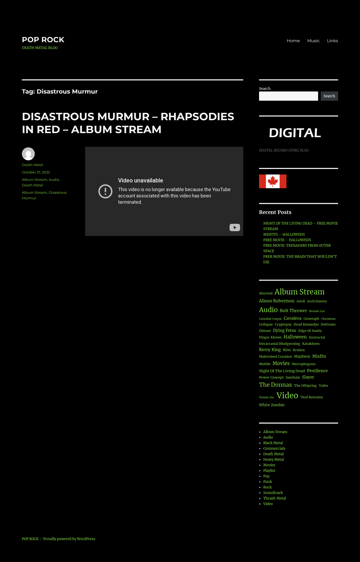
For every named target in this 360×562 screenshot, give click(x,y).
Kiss (287, 349)
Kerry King (270, 349)
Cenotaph (311, 319)
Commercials (274, 448)
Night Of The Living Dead (282, 371)
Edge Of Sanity (310, 331)
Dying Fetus (284, 330)
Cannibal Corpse (270, 319)
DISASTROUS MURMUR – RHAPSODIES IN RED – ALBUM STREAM (128, 123)
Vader (323, 385)
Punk (267, 481)
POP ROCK (43, 39)
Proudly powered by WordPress (69, 539)
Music (313, 40)
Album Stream (34, 179)
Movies (281, 363)
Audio (54, 179)
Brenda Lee (317, 311)
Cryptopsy (283, 324)
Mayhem (302, 356)
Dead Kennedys (306, 324)
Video (287, 395)
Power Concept (271, 377)
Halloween (295, 337)
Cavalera (292, 318)
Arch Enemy (317, 301)
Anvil (300, 301)
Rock (267, 487)
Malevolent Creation (275, 356)
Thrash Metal (274, 498)
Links (332, 40)
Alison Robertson (276, 300)
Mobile (264, 364)
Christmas (328, 319)
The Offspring (305, 385)
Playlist (269, 470)
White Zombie (272, 405)
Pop (266, 476)
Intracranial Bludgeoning (279, 344)
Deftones (328, 324)
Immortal (317, 337)
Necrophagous (303, 364)
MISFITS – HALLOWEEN (284, 234)
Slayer (308, 377)
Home (293, 40)
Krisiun (299, 350)
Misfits (319, 356)
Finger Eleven (270, 337)
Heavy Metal (273, 459)
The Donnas (275, 384)
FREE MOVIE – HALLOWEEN (287, 240)
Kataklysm (311, 344)
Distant (265, 331)
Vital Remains (311, 397)
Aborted (266, 293)
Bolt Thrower (293, 310)
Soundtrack (273, 493)
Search (265, 88)
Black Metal (273, 443)
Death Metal (32, 165)
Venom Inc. (267, 397)
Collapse (266, 324)
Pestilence (317, 370)
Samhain (293, 377)
